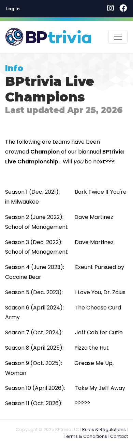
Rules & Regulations (104, 429)
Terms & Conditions (85, 436)
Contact (119, 436)
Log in (13, 9)
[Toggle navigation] (118, 37)
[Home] (48, 36)
